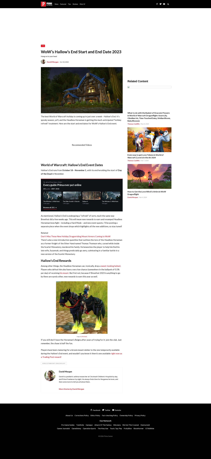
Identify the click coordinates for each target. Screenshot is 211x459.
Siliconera (117, 425)
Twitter (107, 410)
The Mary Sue (103, 428)
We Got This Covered (130, 425)
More (84, 5)
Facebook (96, 410)
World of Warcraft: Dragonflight (53, 363)
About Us (83, 3)
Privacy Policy (140, 415)
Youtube (117, 410)
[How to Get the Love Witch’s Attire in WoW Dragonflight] (149, 176)
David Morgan (52, 62)
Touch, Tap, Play (116, 428)
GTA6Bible (149, 428)
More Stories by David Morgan (71, 389)
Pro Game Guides (68, 425)
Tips (69, 4)
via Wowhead (83, 336)
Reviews (75, 4)
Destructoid (145, 425)
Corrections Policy (82, 415)
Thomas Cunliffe (133, 124)
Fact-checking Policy (110, 415)
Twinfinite (80, 425)
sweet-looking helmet (111, 266)
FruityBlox (128, 428)
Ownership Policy (126, 415)
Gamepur (89, 425)
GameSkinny (76, 428)
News (56, 4)
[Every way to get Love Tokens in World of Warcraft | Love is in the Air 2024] (149, 140)
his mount (64, 273)
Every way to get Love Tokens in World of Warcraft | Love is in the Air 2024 (145, 156)
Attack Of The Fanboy (103, 425)
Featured (63, 4)
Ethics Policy (95, 415)
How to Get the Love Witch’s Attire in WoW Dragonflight (146, 192)
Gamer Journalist (63, 428)
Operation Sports (89, 428)
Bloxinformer (139, 428)
